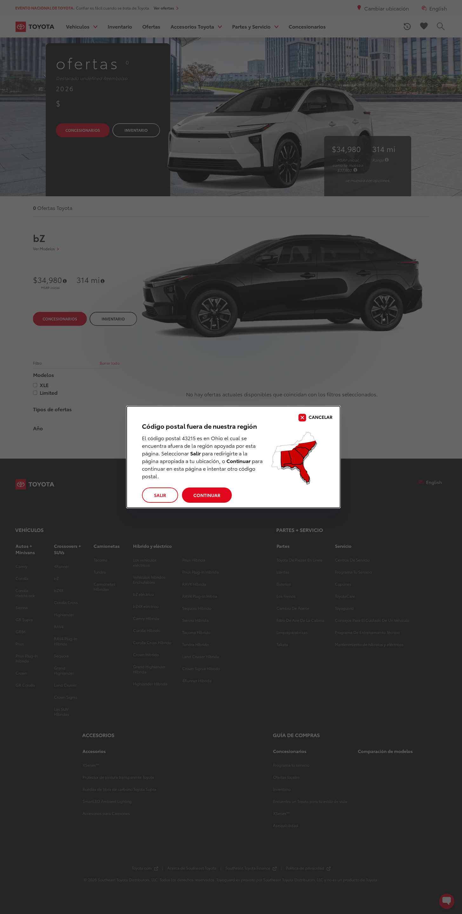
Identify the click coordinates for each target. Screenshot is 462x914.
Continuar (206, 495)
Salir (160, 495)
